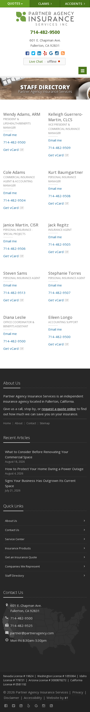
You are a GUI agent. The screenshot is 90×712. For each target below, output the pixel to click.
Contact (31, 423)
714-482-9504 (14, 200)
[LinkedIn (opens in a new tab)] (39, 53)
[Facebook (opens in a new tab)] (27, 53)
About (18, 423)
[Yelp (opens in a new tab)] (45, 53)
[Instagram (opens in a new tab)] (57, 53)
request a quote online (59, 409)
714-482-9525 (21, 625)
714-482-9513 (14, 292)
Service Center (14, 539)
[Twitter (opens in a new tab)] (33, 53)
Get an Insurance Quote (21, 557)
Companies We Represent (22, 566)
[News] (63, 53)
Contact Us (12, 530)
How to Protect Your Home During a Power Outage (44, 471)
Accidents (74, 4)
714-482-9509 (59, 147)
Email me (10, 135)
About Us (11, 521)
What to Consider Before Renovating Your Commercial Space (36, 457)
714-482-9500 (14, 142)
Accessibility (33, 697)
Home (7, 423)
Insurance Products (18, 548)
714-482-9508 (59, 196)
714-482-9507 (59, 292)
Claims (44, 4)
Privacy (77, 692)
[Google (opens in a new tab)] (51, 53)
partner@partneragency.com (32, 633)
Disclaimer (11, 697)
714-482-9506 (14, 248)
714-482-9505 (59, 244)
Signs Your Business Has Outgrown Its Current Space (40, 485)
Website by (57, 697)
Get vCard (11, 149)
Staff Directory (14, 576)
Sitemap (45, 423)
